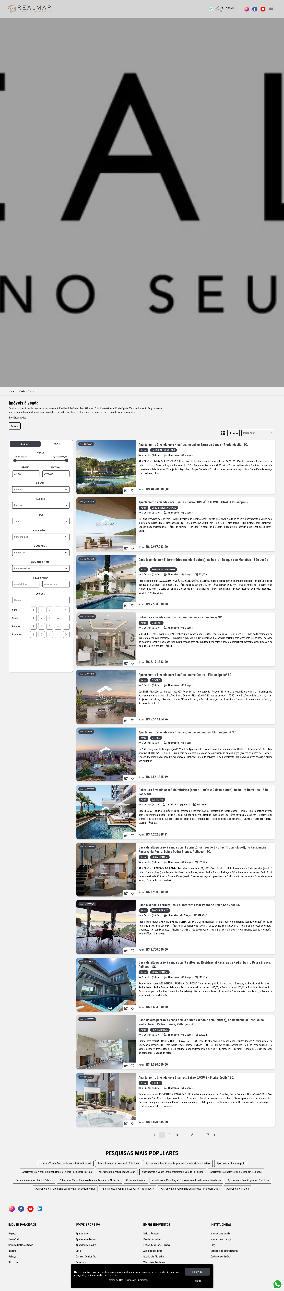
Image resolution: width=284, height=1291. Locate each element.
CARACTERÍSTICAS (40, 562)
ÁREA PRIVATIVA (40, 578)
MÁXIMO (55, 467)
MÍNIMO (25, 467)
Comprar (25, 444)
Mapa (235, 433)
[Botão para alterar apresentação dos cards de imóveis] (223, 433)
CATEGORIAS (40, 546)
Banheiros (17, 634)
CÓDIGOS (40, 593)
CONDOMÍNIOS (40, 530)
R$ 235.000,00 (20, 457)
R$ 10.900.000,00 (60, 457)
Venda (13, 426)
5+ (66, 609)
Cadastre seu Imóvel (221, 1256)
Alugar (57, 443)
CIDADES (40, 483)
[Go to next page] (215, 1135)
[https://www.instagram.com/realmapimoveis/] (246, 9)
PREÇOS (40, 452)
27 (207, 1135)
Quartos (16, 626)
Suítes (15, 610)
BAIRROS (40, 499)
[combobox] (243, 433)
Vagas (15, 618)
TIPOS (40, 515)
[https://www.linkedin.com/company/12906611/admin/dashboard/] (40, 1209)
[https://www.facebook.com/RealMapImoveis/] (254, 9)
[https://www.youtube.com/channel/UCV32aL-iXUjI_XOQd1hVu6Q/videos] (262, 9)
